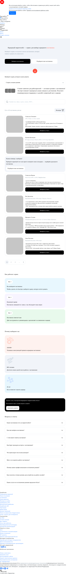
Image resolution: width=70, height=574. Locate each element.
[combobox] (3, 571)
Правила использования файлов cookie (38, 10)
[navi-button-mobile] (1, 37)
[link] (2, 28)
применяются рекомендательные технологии (33, 563)
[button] (1, 31)
